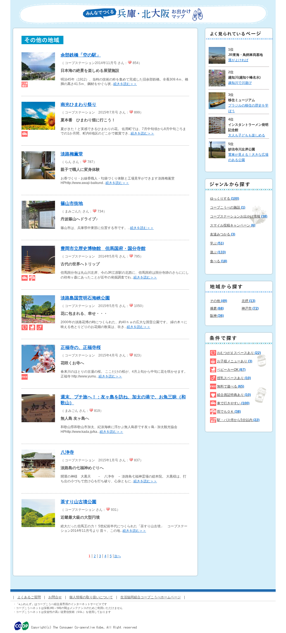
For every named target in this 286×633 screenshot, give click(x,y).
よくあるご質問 (29, 597)
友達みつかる (222, 234)
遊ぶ (218, 252)
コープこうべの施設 (227, 207)
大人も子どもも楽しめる (246, 135)
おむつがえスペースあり (239, 353)
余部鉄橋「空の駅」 (81, 55)
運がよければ (238, 60)
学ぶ (217, 243)
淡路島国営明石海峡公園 (85, 298)
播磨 (217, 308)
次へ (117, 556)
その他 (218, 301)
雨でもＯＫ (229, 412)
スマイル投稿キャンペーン (232, 225)
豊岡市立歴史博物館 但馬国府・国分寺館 (103, 248)
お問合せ (55, 597)
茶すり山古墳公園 (78, 501)
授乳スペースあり (234, 378)
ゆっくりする (224, 198)
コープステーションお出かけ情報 (238, 216)
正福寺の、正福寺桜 (81, 347)
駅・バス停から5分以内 (238, 420)
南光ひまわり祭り (78, 104)
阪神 (217, 316)
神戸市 (250, 308)
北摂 (248, 301)
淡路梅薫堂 (72, 154)
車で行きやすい (233, 403)
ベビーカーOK (231, 370)
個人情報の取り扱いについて (91, 597)
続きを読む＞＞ (125, 84)
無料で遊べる (230, 386)
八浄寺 (67, 452)
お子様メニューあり (234, 361)
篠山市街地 (72, 203)
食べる (218, 261)
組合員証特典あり (234, 395)
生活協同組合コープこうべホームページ (150, 597)
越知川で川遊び (240, 83)
